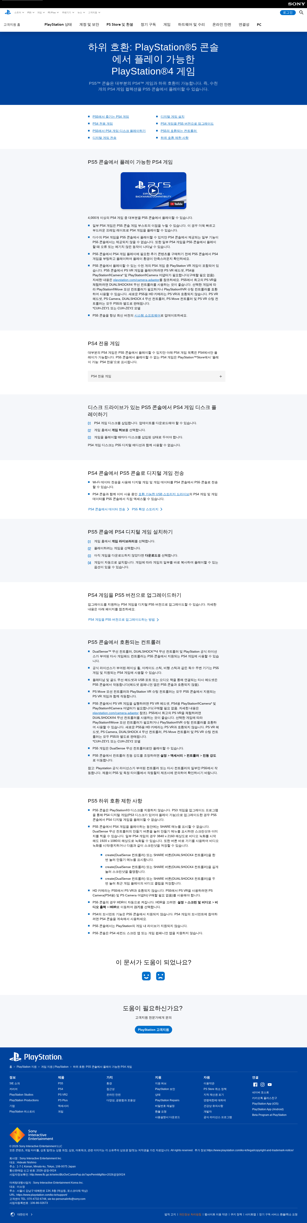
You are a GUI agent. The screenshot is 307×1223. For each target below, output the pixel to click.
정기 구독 (148, 24)
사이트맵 (250, 1214)
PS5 (29, 12)
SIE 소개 (14, 1083)
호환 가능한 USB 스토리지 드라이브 (163, 494)
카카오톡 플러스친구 (264, 1098)
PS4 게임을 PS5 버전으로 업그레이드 (187, 123)
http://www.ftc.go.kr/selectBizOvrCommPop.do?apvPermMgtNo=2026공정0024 (77, 1174)
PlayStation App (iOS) (265, 1103)
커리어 (13, 1089)
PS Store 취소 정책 (215, 1089)
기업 (12, 1106)
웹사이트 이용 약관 (216, 1214)
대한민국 (22, 1214)
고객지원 (92, 12)
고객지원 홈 (12, 25)
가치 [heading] (110, 1077)
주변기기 (66, 12)
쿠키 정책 (236, 1214)
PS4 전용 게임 (103, 123)
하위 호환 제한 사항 (175, 138)
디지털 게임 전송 (104, 138)
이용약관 (209, 1083)
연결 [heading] (255, 1077)
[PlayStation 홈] (8, 12)
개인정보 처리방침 (190, 1214)
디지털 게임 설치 (173, 116)
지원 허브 (161, 1083)
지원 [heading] (158, 1077)
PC (259, 24)
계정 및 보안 (89, 24)
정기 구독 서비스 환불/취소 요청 (278, 1214)
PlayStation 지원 (27, 1066)
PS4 (60, 1089)
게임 (39, 12)
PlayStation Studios (21, 1094)
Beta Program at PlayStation (269, 1115)
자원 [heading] (207, 1077)
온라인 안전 (221, 24)
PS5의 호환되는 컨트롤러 (179, 131)
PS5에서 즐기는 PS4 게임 (111, 116)
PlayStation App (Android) (268, 1109)
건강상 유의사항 (213, 1106)
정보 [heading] (12, 1077)
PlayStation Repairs (167, 1100)
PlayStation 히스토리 (22, 1111)
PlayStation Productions (24, 1100)
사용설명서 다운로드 (167, 1117)
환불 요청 (161, 1111)
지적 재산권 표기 (214, 1094)
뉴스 (79, 12)
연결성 (244, 24)
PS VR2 (63, 1094)
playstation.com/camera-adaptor (136, 280)
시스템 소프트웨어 (147, 315)
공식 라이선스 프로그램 (218, 1117)
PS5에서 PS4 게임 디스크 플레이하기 (119, 131)
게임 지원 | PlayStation (55, 1066)
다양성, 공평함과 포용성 (121, 1100)
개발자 (208, 1111)
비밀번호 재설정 (165, 1106)
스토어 (17, 12)
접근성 (111, 1089)
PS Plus (52, 12)
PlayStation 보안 (165, 1089)
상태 (157, 1094)
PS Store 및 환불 (120, 24)
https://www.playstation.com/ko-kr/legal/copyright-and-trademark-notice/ (250, 1150)
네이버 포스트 (260, 1092)
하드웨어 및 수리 (191, 24)
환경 (109, 1083)
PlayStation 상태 (58, 24)
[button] (153, 190)
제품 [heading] (61, 1077)
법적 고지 (170, 1214)
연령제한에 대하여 (215, 1100)
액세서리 (63, 1106)
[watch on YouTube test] (176, 204)
